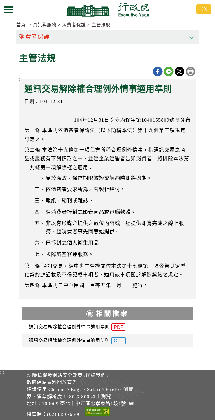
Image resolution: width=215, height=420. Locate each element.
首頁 (21, 24)
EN (203, 9)
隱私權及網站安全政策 (57, 375)
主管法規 (101, 24)
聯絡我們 (96, 375)
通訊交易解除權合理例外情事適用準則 (76, 327)
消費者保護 (74, 24)
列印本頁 (190, 71)
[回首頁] (107, 9)
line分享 (169, 71)
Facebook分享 (158, 71)
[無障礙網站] (97, 412)
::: (18, 79)
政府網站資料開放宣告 (52, 382)
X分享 (179, 71)
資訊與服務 (45, 24)
